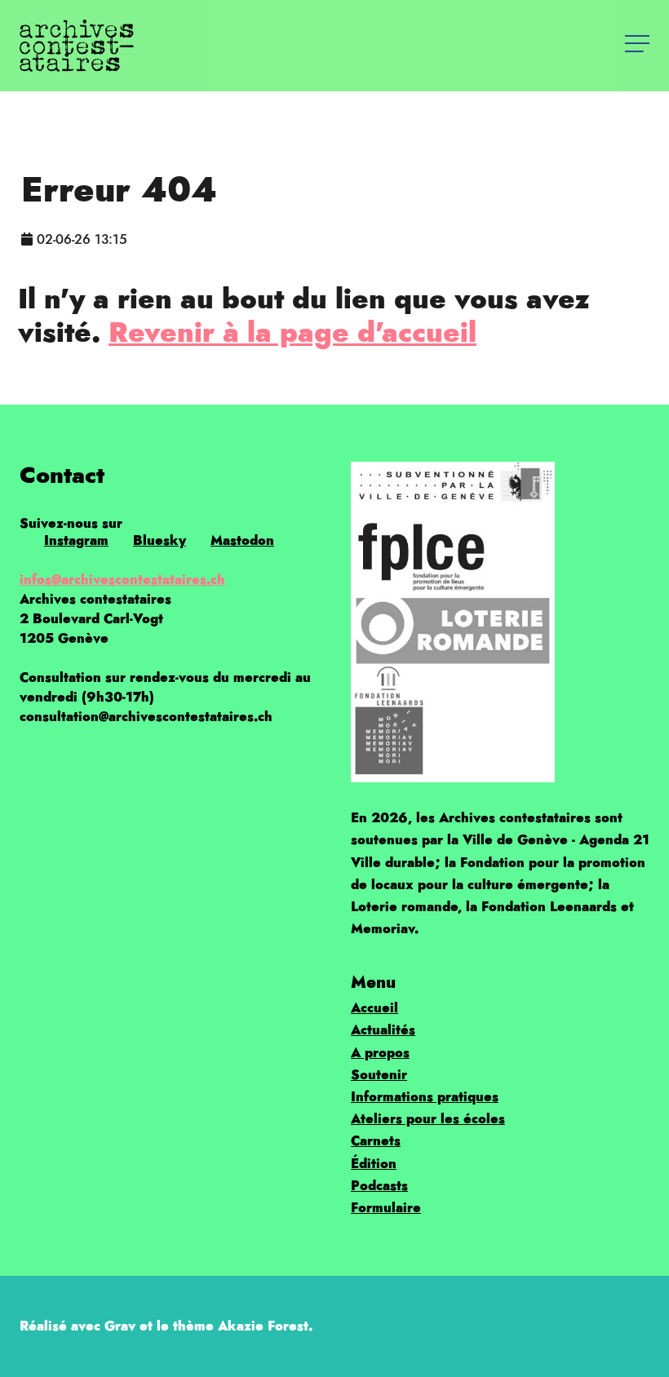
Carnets (376, 1140)
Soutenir (379, 1074)
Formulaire (386, 1207)
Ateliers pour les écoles (428, 1118)
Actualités (383, 1030)
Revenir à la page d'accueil (292, 332)
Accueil (374, 1007)
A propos (380, 1052)
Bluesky (159, 540)
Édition (374, 1163)
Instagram (76, 540)
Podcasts (379, 1185)
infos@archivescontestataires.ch (122, 579)
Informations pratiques (424, 1096)
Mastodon (242, 540)
